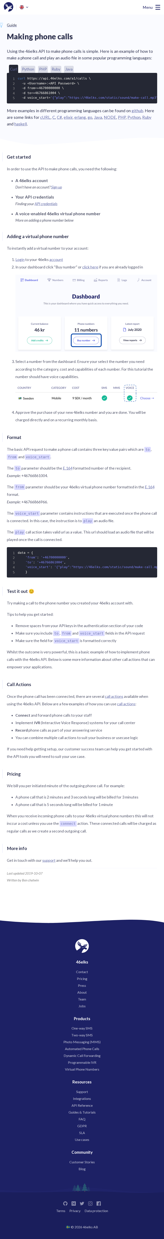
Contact (82, 972)
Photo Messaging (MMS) (82, 1042)
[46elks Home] (8, 7)
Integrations (82, 1098)
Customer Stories (82, 1162)
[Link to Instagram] (90, 1203)
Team (82, 999)
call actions (114, 696)
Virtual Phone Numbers (82, 1069)
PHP (43, 69)
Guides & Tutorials (82, 1112)
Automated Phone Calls (82, 1049)
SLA (82, 1133)
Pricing (82, 979)
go (90, 117)
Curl (13, 69)
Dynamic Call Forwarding (82, 1055)
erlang (80, 117)
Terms (60, 1211)
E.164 (67, 468)
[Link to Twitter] (82, 1203)
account (56, 259)
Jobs (82, 1006)
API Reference (82, 1105)
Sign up (56, 187)
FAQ (82, 1119)
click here (90, 267)
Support (82, 1092)
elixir (68, 117)
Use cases (82, 1139)
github (137, 110)
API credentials (46, 204)
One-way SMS (82, 1028)
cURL (45, 117)
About (82, 992)
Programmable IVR (82, 1062)
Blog (82, 1169)
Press (82, 985)
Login (20, 259)
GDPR (82, 1126)
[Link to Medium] (74, 1203)
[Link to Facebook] (98, 1203)
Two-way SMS (82, 1035)
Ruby (56, 69)
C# (59, 117)
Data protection (96, 1211)
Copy (151, 78)
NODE (110, 117)
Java (69, 69)
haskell (20, 123)
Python (28, 69)
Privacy (75, 1211)
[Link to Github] (65, 1203)
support (49, 860)
